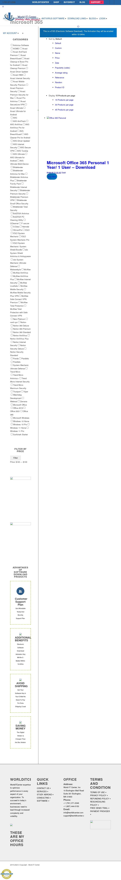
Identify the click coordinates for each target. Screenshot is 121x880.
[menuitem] (41, 2)
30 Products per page (64, 104)
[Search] (21, 33)
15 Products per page (64, 99)
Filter (15, 458)
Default (58, 43)
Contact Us (43, 788)
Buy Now (52, 176)
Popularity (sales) (62, 67)
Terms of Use (97, 792)
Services (42, 791)
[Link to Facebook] (107, 2)
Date (57, 62)
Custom (58, 48)
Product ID (59, 87)
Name (57, 53)
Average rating (61, 72)
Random (58, 82)
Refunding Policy (99, 798)
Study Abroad (44, 794)
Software (42, 800)
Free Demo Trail (99, 808)
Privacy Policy (98, 795)
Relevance (59, 77)
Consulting (43, 797)
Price (57, 57)
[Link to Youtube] (116, 2)
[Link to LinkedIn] (112, 2)
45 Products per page (64, 109)
